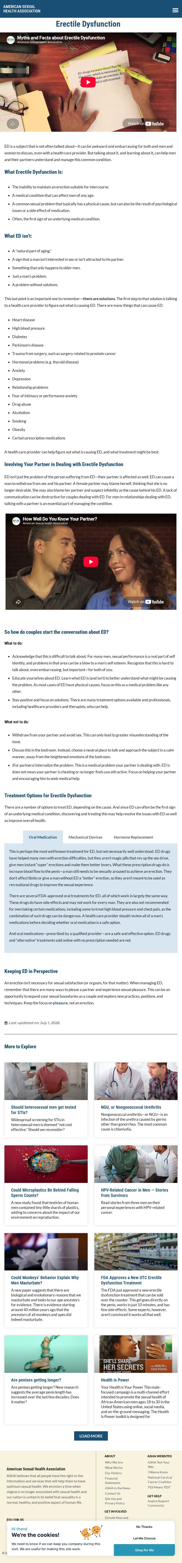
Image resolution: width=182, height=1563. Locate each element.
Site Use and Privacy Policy (115, 1501)
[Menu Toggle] (175, 10)
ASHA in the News (117, 1488)
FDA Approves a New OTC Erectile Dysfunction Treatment (131, 1280)
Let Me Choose (144, 1538)
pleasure (60, 1003)
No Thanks (144, 1527)
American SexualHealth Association (21, 8)
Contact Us (112, 1493)
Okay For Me (144, 1550)
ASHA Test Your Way (159, 1464)
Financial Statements (112, 1480)
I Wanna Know (158, 1472)
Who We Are (114, 1462)
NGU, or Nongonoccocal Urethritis (131, 1107)
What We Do (114, 1467)
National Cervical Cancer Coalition (160, 1479)
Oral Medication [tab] (43, 837)
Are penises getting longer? (36, 1380)
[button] (91, 1436)
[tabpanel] (91, 898)
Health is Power (115, 1380)
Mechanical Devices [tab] (85, 837)
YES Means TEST (159, 1487)
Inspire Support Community (158, 1503)
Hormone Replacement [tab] (133, 837)
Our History (113, 1473)
